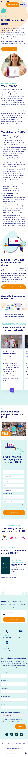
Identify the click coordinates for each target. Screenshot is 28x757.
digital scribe (7, 166)
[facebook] (6, 734)
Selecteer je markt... (8, 612)
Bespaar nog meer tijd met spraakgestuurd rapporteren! (14, 315)
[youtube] (21, 734)
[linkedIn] (16, 734)
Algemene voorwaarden (8, 743)
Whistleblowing (18, 746)
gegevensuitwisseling (17, 184)
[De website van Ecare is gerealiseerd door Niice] (24, 753)
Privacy (24, 743)
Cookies (18, 743)
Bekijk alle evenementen (9, 577)
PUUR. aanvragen (12, 4)
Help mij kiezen (14, 619)
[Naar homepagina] (5, 1)
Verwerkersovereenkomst (14, 748)
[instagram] (11, 734)
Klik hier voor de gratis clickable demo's (13, 286)
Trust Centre (9, 746)
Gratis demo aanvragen (9, 48)
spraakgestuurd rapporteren (12, 158)
